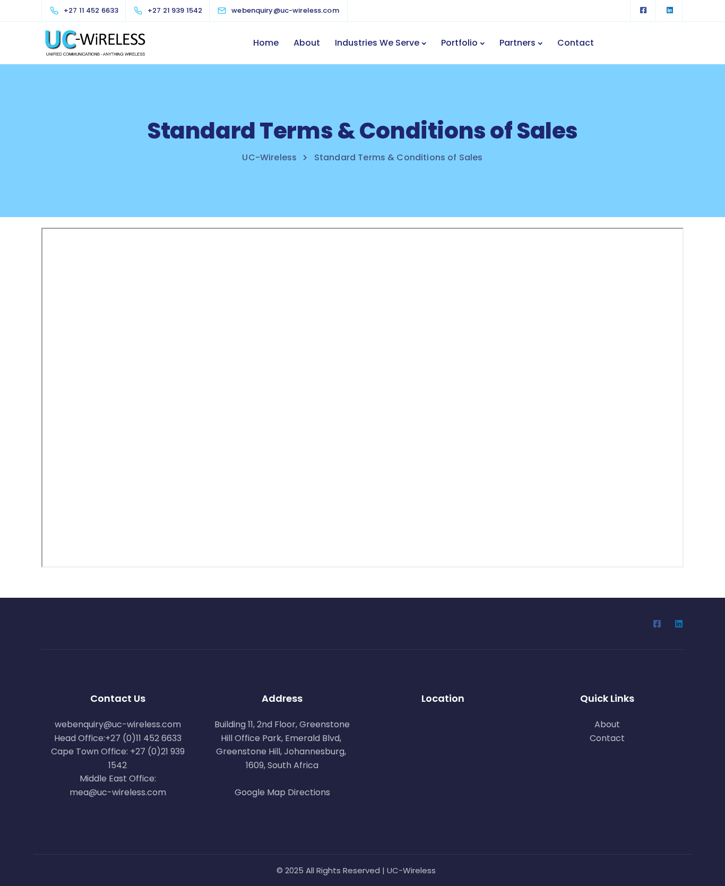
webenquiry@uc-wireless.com (118, 724)
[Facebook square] (643, 10)
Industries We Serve (377, 43)
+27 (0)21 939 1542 (146, 758)
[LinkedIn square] (670, 10)
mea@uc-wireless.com (118, 792)
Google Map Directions (282, 792)
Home (266, 43)
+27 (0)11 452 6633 (143, 738)
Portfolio (459, 43)
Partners (517, 43)
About (307, 43)
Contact (575, 43)
